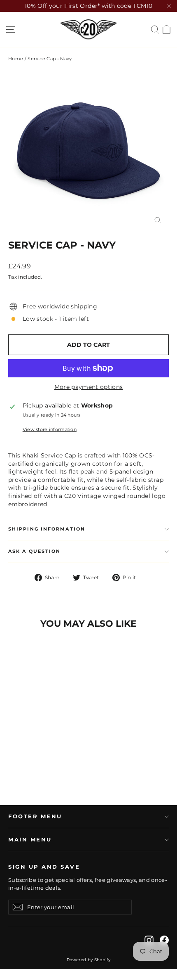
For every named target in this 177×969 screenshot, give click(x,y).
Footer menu (35, 816)
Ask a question (34, 551)
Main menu (30, 839)
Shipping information (46, 529)
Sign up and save (44, 867)
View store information (50, 429)
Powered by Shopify (88, 959)
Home (15, 59)
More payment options (88, 387)
